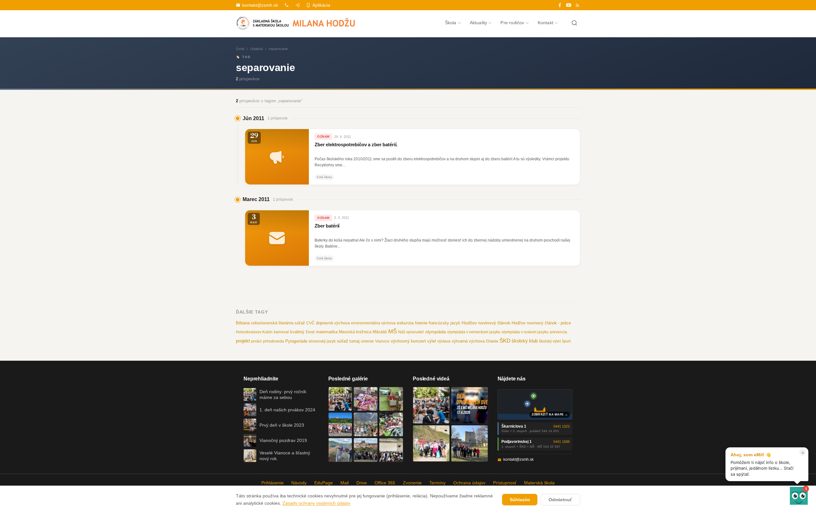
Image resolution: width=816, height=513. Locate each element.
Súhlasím (520, 499)
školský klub (525, 340)
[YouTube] (568, 5)
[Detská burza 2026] (365, 399)
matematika (327, 331)
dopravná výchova (333, 323)
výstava (443, 341)
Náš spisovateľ (411, 332)
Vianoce (382, 341)
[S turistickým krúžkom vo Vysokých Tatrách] (365, 424)
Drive (361, 482)
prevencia (558, 332)
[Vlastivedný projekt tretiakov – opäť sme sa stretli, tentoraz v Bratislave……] (391, 424)
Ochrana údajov (469, 482)
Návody (299, 482)
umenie (367, 341)
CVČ (310, 323)
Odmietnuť (560, 499)
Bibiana (243, 323)
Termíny (437, 482)
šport (566, 341)
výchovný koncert (408, 340)
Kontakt (545, 22)
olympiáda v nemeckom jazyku (473, 332)
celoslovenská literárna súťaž (278, 323)
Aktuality (478, 22)
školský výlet (550, 341)
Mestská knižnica (355, 331)
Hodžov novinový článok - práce (541, 323)
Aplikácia (321, 5)
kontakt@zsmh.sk (260, 5)
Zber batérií (327, 225)
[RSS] (577, 5)
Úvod (240, 49)
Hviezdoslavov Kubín (254, 332)
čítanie (492, 341)
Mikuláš (380, 332)
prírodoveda (273, 341)
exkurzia (405, 322)
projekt (243, 340)
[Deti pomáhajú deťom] (391, 399)
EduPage (323, 482)
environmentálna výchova (373, 323)
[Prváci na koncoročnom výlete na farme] (340, 450)
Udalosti (256, 49)
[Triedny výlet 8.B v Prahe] (365, 450)
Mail (344, 482)
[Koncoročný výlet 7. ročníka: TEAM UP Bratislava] (391, 450)
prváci (256, 341)
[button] (798, 495)
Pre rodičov (512, 22)
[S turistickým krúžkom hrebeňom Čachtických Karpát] (431, 443)
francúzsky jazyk (444, 323)
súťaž (342, 340)
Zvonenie (412, 482)
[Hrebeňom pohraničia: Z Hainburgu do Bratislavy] (469, 443)
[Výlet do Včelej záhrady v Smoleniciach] (340, 424)
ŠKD (504, 341)
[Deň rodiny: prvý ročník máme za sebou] (340, 399)
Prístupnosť (504, 482)
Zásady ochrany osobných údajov (316, 503)
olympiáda (435, 331)
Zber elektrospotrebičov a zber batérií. (356, 144)
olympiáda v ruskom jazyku (525, 332)
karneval (281, 332)
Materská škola (539, 482)
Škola (450, 22)
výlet (431, 341)
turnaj (354, 341)
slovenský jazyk (322, 341)
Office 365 (385, 482)
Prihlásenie (272, 482)
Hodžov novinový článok (486, 322)
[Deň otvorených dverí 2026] (469, 405)
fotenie (421, 323)
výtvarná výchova (468, 341)
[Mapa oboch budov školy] (535, 404)
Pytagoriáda (296, 341)
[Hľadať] (574, 23)
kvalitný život (302, 331)
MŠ (392, 331)
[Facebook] (559, 5)
